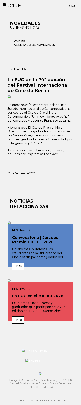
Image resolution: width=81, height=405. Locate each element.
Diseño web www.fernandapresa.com (40, 400)
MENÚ (71, 6)
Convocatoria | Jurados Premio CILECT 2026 (35, 239)
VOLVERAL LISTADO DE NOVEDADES (34, 43)
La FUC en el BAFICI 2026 (37, 296)
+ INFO (18, 266)
